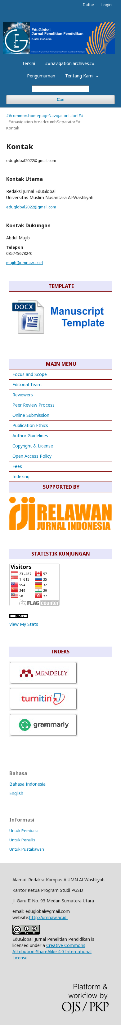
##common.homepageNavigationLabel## (44, 115)
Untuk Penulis (22, 840)
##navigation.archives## (70, 63)
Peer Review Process (33, 405)
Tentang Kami (80, 76)
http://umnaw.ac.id (48, 917)
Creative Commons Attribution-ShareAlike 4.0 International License (52, 951)
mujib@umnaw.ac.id (24, 262)
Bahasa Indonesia (27, 784)
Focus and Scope (29, 374)
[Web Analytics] (18, 616)
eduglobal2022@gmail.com (31, 207)
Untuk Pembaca (23, 830)
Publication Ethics (30, 425)
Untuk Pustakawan (26, 849)
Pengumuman (41, 76)
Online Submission (30, 415)
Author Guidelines (30, 435)
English (16, 793)
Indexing (20, 476)
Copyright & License (32, 446)
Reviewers (22, 395)
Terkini (28, 63)
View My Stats (23, 624)
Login (106, 4)
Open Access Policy (32, 456)
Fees (17, 466)
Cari (61, 99)
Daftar (88, 4)
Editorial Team (27, 384)
